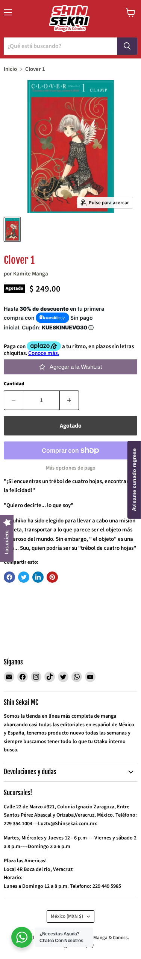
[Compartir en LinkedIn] (38, 577)
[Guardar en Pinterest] (52, 577)
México (67, 916)
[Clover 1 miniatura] (12, 229)
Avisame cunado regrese (134, 479)
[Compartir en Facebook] (9, 577)
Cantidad (14, 384)
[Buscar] (127, 46)
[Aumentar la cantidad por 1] (69, 400)
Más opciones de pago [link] (71, 468)
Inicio (10, 69)
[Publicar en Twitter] (23, 577)
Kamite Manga (30, 274)
